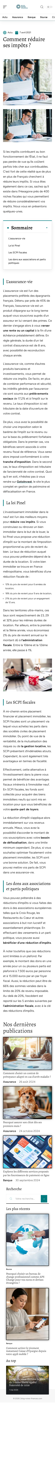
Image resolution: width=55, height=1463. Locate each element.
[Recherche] (42, 7)
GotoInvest (24, 481)
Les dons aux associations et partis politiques (27, 261)
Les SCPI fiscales (17, 252)
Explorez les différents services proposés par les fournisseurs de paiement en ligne (26, 1173)
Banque (7, 1180)
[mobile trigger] (5, 7)
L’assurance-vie (16, 238)
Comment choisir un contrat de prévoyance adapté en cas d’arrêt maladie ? (27, 1075)
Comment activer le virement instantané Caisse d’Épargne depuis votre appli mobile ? (26, 1351)
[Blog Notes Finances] (22, 7)
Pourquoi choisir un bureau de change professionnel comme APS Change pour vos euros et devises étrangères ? (25, 1278)
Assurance (9, 1081)
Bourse (9, 1269)
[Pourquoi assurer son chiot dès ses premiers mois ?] (27, 1102)
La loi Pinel (14, 245)
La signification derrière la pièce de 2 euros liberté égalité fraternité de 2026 (27, 1382)
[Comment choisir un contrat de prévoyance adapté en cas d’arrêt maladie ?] (27, 1053)
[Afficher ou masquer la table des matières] (40, 228)
